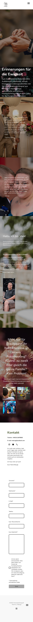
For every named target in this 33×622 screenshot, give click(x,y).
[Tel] (17, 444)
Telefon (11, 511)
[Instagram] (9, 444)
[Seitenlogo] (5, 4)
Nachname (12, 491)
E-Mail (11, 501)
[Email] (13, 444)
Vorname (11, 480)
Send (16, 586)
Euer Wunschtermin (14, 522)
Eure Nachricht (13, 532)
